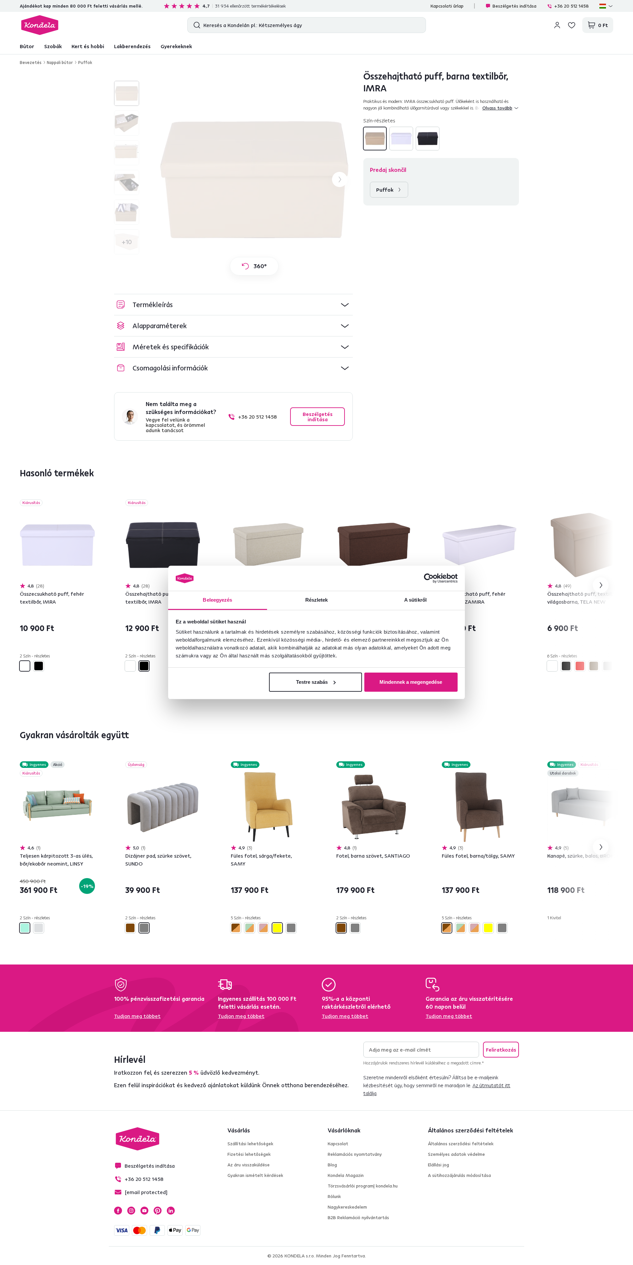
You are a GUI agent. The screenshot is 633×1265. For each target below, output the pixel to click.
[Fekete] (427, 138)
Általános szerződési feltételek (461, 1144)
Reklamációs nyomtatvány (355, 1154)
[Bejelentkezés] (557, 25)
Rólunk (334, 1196)
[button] (233, 304)
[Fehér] (401, 138)
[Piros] (580, 666)
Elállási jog (438, 1165)
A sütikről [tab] (415, 600)
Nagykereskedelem (347, 1207)
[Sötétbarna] (593, 666)
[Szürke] (607, 666)
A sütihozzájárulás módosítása (459, 1175)
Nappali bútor (60, 62)
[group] (254, 179)
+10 (127, 241)
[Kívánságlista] (572, 25)
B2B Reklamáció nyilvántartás (358, 1217)
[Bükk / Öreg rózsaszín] (263, 928)
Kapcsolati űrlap (447, 6)
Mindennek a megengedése (410, 682)
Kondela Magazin (346, 1175)
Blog (332, 1165)
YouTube (144, 1211)
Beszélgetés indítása (514, 6)
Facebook (118, 1211)
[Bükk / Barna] (235, 928)
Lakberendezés (132, 46)
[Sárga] (277, 928)
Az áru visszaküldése (248, 1165)
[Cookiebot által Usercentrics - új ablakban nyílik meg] (429, 578)
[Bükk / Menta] (249, 928)
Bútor (27, 46)
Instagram (131, 1211)
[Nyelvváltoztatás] (606, 6)
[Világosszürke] (38, 928)
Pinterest (158, 1211)
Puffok (85, 62)
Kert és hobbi (88, 46)
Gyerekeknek (176, 46)
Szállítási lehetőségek (250, 1144)
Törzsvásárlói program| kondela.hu (363, 1186)
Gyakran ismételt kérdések (255, 1175)
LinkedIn (171, 1211)
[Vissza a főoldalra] (40, 25)
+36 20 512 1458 (571, 6)
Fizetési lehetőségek (249, 1154)
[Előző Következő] (57, 545)
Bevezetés (31, 62)
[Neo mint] (24, 928)
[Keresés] (195, 25)
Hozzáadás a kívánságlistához (91, 503)
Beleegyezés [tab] (217, 600)
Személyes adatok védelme (456, 1154)
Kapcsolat (338, 1144)
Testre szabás (312, 682)
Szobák (53, 46)
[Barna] (374, 138)
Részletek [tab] (316, 600)
